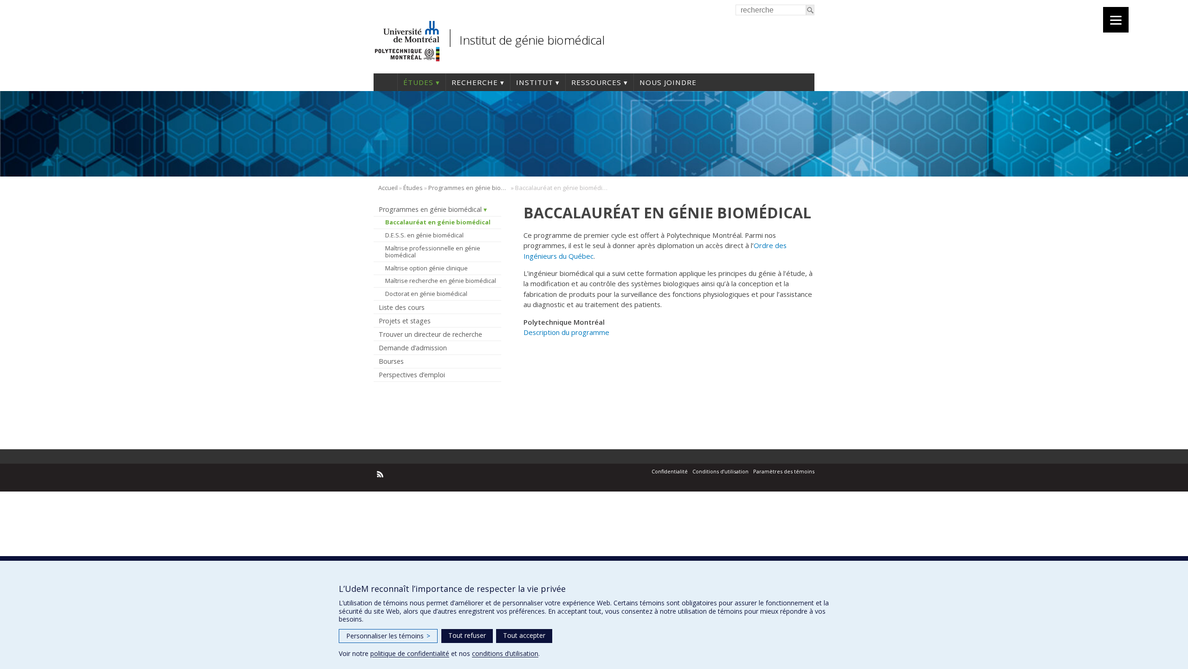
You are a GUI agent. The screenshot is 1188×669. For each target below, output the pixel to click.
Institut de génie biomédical (531, 40)
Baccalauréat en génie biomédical (438, 222)
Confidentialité (670, 471)
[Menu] (1116, 20)
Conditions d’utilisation (720, 471)
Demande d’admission (413, 347)
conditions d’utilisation (505, 653)
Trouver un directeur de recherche (430, 334)
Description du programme (566, 332)
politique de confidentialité (409, 653)
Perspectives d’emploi (412, 374)
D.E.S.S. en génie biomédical (424, 235)
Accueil (388, 188)
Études (418, 82)
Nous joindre (668, 82)
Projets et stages (405, 320)
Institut (534, 82)
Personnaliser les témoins (388, 635)
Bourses (391, 361)
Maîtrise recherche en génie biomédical (440, 280)
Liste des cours (402, 307)
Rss (380, 474)
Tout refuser (467, 635)
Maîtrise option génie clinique (426, 268)
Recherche (475, 82)
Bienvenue (385, 82)
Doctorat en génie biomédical (426, 293)
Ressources (596, 82)
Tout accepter (524, 635)
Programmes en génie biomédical (469, 188)
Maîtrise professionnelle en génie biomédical (432, 252)
